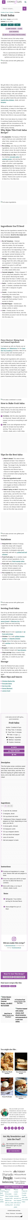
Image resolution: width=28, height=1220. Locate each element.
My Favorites (14, 31)
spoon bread (5, 621)
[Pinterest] (15, 1128)
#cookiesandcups (16, 947)
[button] (25, 2)
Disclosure (12, 1213)
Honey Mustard (7, 688)
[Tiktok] (19, 1128)
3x (11, 806)
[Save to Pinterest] (4, 24)
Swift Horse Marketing (14, 1216)
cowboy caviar (7, 159)
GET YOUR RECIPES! (14, 1151)
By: (1, 19)
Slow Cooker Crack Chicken (21, 1097)
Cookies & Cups (4, 12)
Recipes (11, 12)
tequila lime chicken (7, 100)
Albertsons (13, 348)
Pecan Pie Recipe (7, 1096)
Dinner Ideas (5, 986)
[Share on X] (17, 24)
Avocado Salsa (7, 683)
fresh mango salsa (18, 561)
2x (8, 806)
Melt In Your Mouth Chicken (7, 1072)
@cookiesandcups (10, 945)
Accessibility (19, 1213)
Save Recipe (9, 977)
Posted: (9, 19)
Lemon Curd (6, 691)
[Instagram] (12, 1128)
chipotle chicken (14, 638)
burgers (3, 102)
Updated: (3, 21)
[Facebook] (5, 1128)
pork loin (19, 632)
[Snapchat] (22, 1128)
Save (20, 28)
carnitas (8, 643)
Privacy (7, 1213)
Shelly (4, 19)
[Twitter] (8, 1128)
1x (5, 806)
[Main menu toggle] (3, 2)
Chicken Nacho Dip (8, 681)
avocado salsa (14, 157)
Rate (15, 747)
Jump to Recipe (11, 28)
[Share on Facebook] (11, 24)
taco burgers (22, 650)
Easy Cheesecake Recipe (21, 1072)
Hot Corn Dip (6, 686)
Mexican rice (15, 621)
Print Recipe (15, 751)
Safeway (3, 348)
